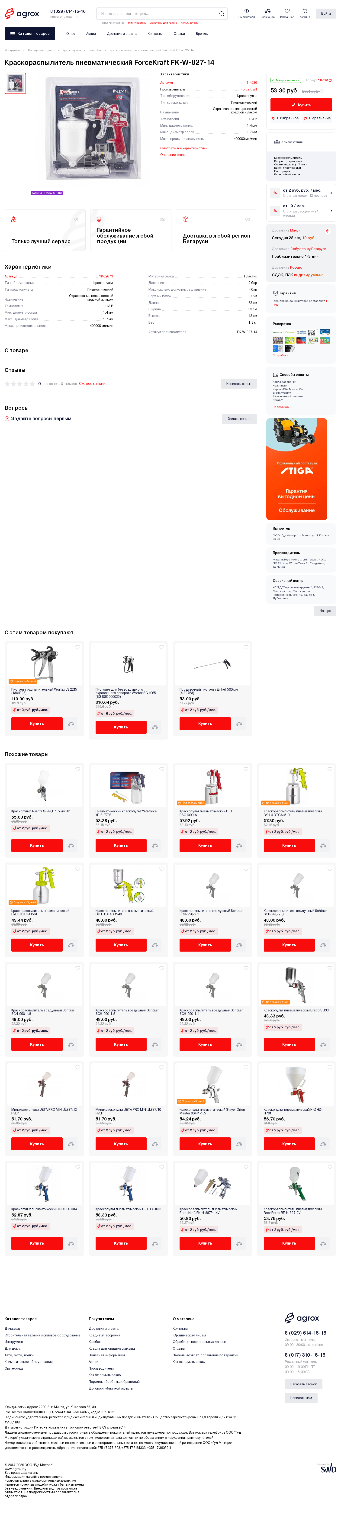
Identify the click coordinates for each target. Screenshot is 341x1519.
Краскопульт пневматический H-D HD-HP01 (293, 1111)
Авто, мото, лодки (19, 1355)
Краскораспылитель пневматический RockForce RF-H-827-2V (293, 1210)
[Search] (222, 13)
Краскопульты (72, 50)
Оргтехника (14, 1368)
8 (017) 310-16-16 (305, 1355)
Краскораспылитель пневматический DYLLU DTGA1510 (293, 813)
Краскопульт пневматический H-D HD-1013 (128, 1209)
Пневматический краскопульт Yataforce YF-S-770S (126, 813)
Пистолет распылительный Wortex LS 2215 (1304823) (44, 691)
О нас (70, 33)
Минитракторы (137, 22)
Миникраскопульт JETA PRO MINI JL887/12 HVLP (44, 1111)
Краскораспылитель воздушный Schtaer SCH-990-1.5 (127, 1012)
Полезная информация (107, 1355)
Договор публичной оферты (111, 1388)
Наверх (325, 611)
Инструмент (13, 50)
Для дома (12, 1348)
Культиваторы (189, 22)
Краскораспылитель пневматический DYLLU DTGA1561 (40, 912)
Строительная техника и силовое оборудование (42, 1335)
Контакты (155, 33)
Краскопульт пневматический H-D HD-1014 (44, 1209)
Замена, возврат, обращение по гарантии (205, 1355)
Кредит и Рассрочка (104, 1335)
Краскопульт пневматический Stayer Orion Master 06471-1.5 (212, 1111)
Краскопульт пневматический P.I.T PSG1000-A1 (206, 813)
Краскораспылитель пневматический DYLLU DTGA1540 (125, 912)
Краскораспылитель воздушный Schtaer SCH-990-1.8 (42, 1012)
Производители (101, 1368)
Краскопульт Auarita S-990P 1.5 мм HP (40, 811)
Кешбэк (95, 1342)
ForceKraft (96, 50)
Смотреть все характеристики (183, 148)
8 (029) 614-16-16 (305, 1333)
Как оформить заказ (105, 1375)
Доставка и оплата (122, 33)
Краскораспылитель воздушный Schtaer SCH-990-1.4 (211, 1012)
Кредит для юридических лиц (112, 1348)
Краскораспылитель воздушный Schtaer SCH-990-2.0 (295, 912)
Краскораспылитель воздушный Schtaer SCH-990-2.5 (211, 912)
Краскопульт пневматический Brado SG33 (296, 1010)
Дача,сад (12, 1328)
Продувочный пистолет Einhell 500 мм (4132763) (209, 691)
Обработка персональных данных (199, 1342)
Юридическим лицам (189, 1335)
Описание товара (173, 155)
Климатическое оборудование (29, 1362)
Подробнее (281, 407)
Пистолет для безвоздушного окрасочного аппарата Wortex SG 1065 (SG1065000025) (126, 693)
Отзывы (179, 1348)
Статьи (179, 33)
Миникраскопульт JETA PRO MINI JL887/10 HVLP (128, 1111)
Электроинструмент (41, 50)
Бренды (202, 33)
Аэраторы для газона (163, 22)
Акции (91, 33)
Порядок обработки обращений (114, 1382)
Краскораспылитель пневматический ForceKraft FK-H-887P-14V (209, 1210)
